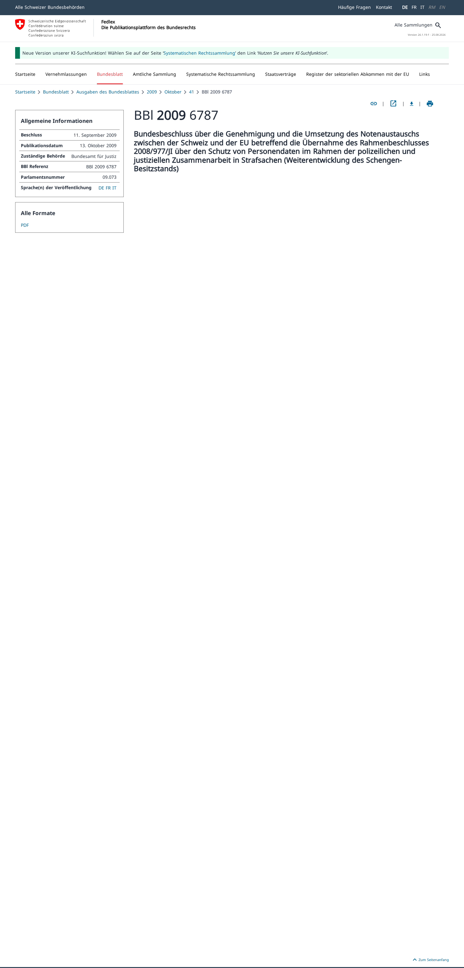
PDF (25, 225)
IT (422, 7)
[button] (66, 74)
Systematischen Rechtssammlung (199, 53)
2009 (152, 92)
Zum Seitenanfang (430, 960)
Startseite (25, 92)
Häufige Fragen (354, 7)
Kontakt (384, 7)
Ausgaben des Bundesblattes (107, 92)
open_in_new (393, 103)
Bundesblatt (56, 92)
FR (414, 7)
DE (405, 7)
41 (191, 92)
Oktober (172, 92)
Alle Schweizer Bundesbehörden (50, 7)
